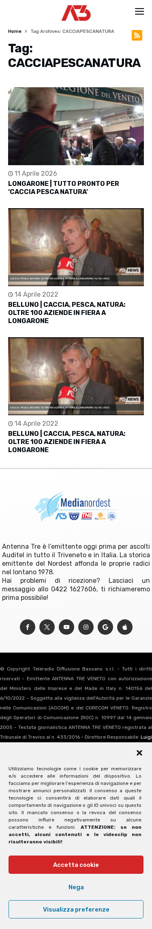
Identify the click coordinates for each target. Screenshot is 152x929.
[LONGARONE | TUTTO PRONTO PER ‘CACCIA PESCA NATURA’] (75, 126)
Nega (76, 887)
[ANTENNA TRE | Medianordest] (76, 4)
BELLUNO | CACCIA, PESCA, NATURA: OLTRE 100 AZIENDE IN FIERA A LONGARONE (67, 313)
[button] (139, 753)
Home (14, 31)
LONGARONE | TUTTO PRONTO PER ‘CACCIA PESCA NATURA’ (63, 188)
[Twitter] (47, 627)
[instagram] (86, 627)
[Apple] (125, 627)
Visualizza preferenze (76, 909)
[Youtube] (66, 627)
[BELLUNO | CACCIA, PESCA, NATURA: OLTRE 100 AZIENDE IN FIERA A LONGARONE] (75, 247)
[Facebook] (27, 627)
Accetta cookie (76, 865)
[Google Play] (105, 627)
